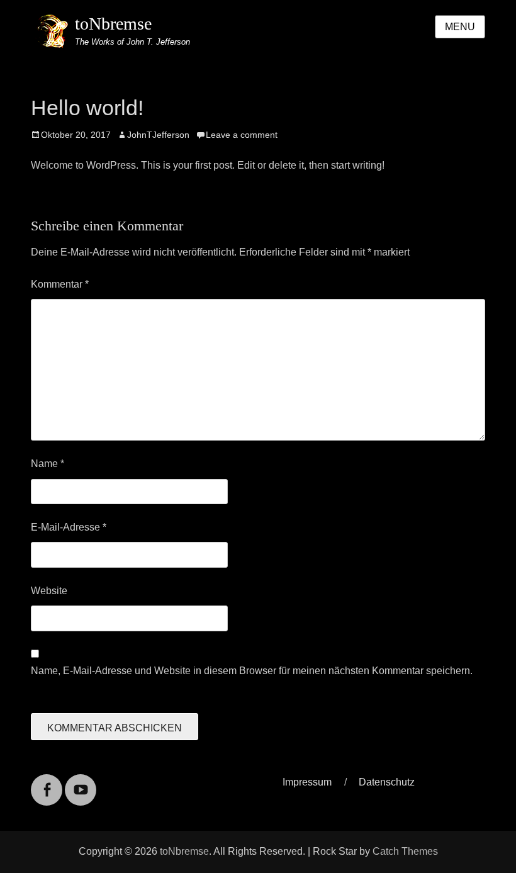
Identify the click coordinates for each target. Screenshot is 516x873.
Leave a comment (242, 135)
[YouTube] (80, 782)
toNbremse (113, 23)
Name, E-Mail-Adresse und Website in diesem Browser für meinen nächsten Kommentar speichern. (252, 670)
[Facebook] (46, 782)
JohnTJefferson (158, 135)
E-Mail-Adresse (68, 527)
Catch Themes (405, 851)
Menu (460, 26)
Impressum (307, 782)
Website (49, 590)
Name (47, 463)
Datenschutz (387, 782)
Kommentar (60, 284)
